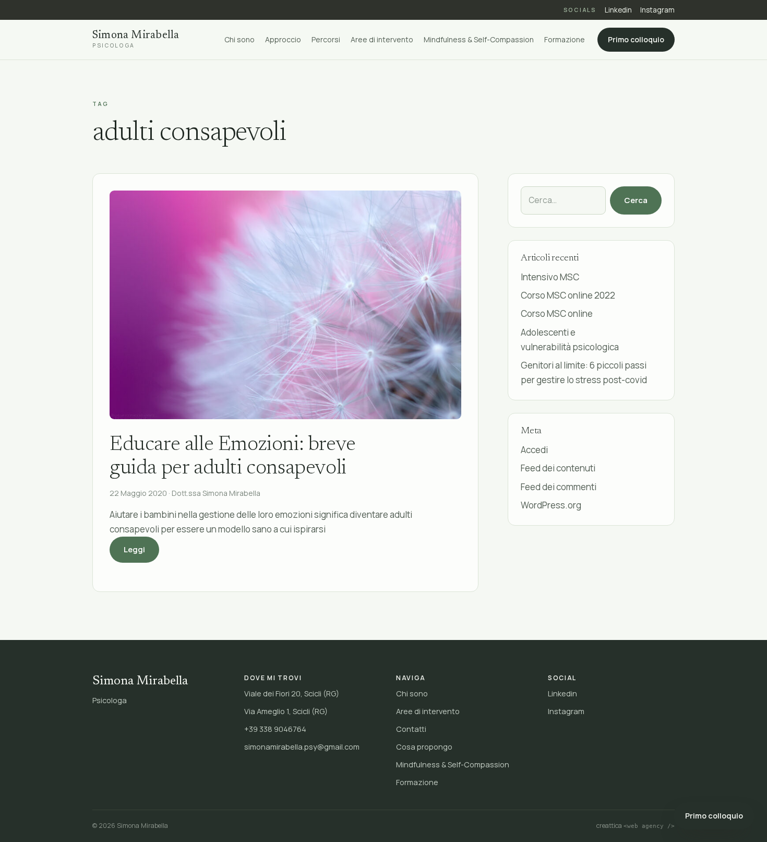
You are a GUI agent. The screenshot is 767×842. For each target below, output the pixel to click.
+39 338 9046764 (275, 729)
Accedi (534, 450)
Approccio (283, 40)
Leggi (141, 549)
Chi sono (239, 40)
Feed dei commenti (558, 487)
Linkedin (618, 10)
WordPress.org (551, 505)
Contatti (411, 729)
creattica (635, 825)
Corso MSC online (557, 313)
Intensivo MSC (550, 277)
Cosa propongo (424, 747)
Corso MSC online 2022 (568, 295)
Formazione (564, 40)
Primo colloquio (636, 40)
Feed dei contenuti (558, 468)
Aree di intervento (382, 40)
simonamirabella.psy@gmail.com (301, 747)
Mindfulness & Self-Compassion (479, 40)
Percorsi (325, 40)
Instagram (657, 10)
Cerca (636, 200)
